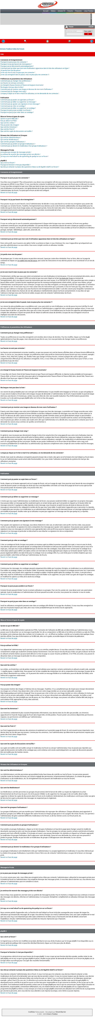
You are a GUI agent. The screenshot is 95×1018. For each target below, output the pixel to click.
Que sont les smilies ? (7, 123)
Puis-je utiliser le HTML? (8, 121)
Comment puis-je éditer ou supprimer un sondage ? (18, 108)
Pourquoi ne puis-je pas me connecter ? (13, 62)
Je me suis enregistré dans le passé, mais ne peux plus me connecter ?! (24, 75)
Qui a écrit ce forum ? (7, 163)
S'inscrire (91, 27)
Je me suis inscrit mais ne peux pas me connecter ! (17, 72)
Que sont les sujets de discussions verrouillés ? (16, 131)
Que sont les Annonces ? (8, 127)
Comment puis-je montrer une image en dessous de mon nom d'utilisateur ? (26, 89)
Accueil (45, 11)
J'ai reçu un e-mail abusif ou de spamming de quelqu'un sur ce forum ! (24, 156)
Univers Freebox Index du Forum (12, 49)
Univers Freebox (52, 1014)
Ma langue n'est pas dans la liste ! (12, 87)
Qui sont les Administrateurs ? (10, 137)
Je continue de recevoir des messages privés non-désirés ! (20, 154)
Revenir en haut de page (8, 192)
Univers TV (61, 11)
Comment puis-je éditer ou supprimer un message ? (18, 102)
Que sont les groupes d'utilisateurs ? (12, 142)
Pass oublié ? (88, 31)
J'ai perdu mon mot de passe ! (10, 70)
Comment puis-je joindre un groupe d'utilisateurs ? (17, 144)
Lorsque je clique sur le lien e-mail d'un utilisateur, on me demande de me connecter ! (29, 93)
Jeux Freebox (89, 11)
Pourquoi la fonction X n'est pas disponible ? (15, 165)
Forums (70, 11)
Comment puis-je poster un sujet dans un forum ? (17, 100)
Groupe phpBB (71, 941)
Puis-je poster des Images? (9, 125)
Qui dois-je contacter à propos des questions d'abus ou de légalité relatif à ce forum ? (29, 167)
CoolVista (31, 1012)
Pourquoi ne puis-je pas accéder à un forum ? (15, 110)
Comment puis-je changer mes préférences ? (15, 81)
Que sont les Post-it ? (7, 129)
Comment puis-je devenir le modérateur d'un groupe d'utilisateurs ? (23, 146)
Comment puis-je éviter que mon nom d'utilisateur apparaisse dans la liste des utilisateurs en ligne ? (34, 68)
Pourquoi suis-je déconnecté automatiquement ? (17, 66)
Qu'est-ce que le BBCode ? (9, 119)
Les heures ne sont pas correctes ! (12, 83)
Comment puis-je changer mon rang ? (13, 91)
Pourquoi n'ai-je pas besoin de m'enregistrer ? (16, 64)
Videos (53, 11)
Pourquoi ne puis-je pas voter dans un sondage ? (17, 112)
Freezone (78, 11)
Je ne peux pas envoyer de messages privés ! (15, 152)
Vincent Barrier (61, 1012)
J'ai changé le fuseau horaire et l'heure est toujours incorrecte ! (22, 85)
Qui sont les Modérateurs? (9, 140)
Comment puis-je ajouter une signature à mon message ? (20, 104)
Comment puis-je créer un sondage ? (13, 106)
